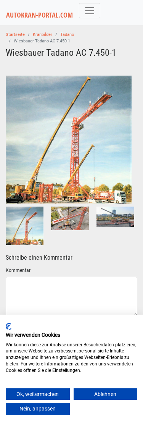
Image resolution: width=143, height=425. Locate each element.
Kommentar (18, 270)
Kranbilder (42, 34)
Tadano (67, 34)
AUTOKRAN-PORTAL (39, 15)
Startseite (15, 34)
